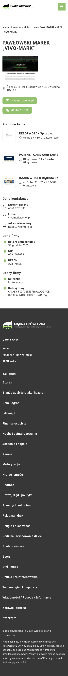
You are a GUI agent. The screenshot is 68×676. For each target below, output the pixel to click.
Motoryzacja (16, 282)
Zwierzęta (9, 618)
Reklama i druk (12, 515)
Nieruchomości (13, 474)
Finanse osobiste (14, 423)
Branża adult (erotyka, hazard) (23, 392)
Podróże (8, 485)
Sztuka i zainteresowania (20, 577)
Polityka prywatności (17, 355)
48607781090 (20, 110)
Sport (6, 556)
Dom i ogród (10, 403)
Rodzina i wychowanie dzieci (22, 536)
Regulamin (9, 361)
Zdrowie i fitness (14, 608)
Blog (5, 348)
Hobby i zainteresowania (19, 433)
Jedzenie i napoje (14, 444)
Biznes (7, 382)
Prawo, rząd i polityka (17, 495)
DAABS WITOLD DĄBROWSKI (39, 178)
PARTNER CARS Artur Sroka (38, 154)
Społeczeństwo (13, 546)
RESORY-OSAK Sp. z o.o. (36, 133)
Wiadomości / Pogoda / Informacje (26, 597)
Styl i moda (10, 566)
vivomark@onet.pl (22, 100)
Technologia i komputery (19, 587)
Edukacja (8, 413)
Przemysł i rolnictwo (16, 505)
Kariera (7, 454)
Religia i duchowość (16, 526)
